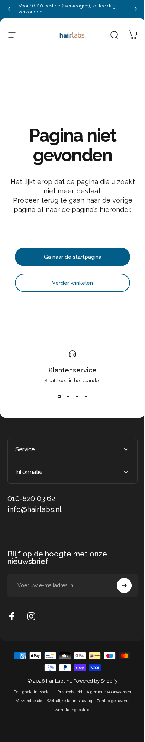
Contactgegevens (110, 701)
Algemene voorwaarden (106, 692)
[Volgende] (134, 9)
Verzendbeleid (26, 701)
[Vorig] (10, 9)
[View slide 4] (85, 396)
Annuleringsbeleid (70, 709)
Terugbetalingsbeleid (30, 692)
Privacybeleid (67, 692)
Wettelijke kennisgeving (67, 701)
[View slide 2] (68, 396)
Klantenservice (72, 370)
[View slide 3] (76, 396)
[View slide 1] (59, 396)
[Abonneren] (118, 585)
